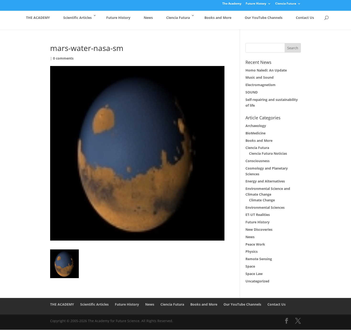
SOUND (251, 92)
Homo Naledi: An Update (266, 70)
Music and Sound (259, 77)
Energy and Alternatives (265, 181)
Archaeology (255, 125)
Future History (256, 4)
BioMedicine (255, 133)
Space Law (254, 273)
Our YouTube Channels (263, 17)
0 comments (63, 58)
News (148, 17)
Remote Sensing (258, 259)
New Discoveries (258, 229)
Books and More (217, 17)
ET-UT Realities (257, 214)
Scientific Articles (77, 17)
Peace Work (255, 244)
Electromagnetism (260, 84)
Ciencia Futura (285, 4)
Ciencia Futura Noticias (268, 153)
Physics (251, 251)
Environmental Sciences (265, 207)
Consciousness (257, 161)
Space (250, 266)
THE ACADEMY (38, 17)
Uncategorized (257, 281)
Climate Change (262, 200)
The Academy (231, 4)
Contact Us (305, 17)
